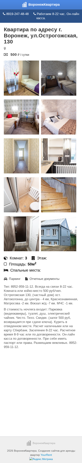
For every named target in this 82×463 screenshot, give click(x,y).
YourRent (46, 454)
